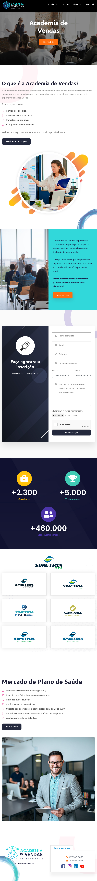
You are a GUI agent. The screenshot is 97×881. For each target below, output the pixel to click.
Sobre (65, 4)
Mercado (90, 4)
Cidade (77, 370)
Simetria (77, 4)
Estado (55, 370)
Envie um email (75, 860)
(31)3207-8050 (75, 857)
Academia (52, 4)
